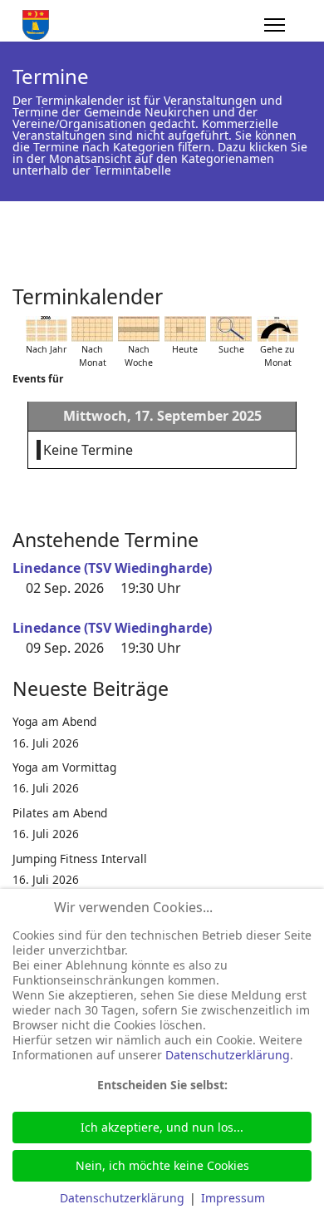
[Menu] (274, 25)
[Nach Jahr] (46, 329)
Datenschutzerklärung (227, 1055)
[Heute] (185, 329)
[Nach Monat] (92, 329)
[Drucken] (307, 290)
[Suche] (231, 329)
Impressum (233, 1198)
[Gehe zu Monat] (277, 329)
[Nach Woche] (139, 329)
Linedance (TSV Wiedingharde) (112, 568)
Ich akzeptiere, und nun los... (162, 1127)
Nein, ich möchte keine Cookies (162, 1165)
